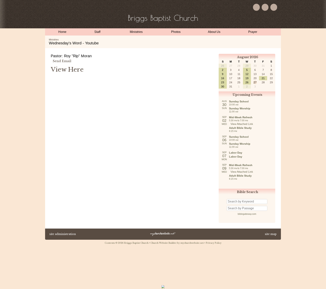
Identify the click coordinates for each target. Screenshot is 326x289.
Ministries (54, 39)
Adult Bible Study (240, 127)
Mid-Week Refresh (240, 117)
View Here (67, 69)
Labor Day (235, 152)
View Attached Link (242, 123)
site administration (62, 234)
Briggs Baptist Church (163, 17)
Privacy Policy (213, 243)
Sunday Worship (239, 108)
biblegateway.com (247, 214)
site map (271, 234)
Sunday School (239, 101)
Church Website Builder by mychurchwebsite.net (177, 243)
